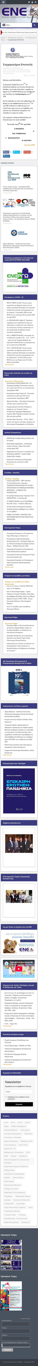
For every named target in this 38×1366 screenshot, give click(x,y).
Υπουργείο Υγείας (10, 1215)
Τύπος (30, 1207)
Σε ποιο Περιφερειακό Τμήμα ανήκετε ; (15, 1342)
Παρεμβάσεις (8, 1196)
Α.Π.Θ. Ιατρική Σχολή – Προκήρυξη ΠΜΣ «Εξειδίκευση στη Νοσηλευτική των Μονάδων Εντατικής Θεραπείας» (18, 188)
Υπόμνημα (22, 1215)
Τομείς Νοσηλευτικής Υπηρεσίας (14, 1207)
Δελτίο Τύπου (23, 1145)
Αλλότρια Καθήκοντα (11, 1130)
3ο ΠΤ (13, 1122)
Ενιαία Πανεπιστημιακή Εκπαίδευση (16, 1166)
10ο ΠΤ (27, 1122)
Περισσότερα (9, 364)
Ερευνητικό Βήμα (11, 623)
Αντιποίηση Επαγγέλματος (13, 1134)
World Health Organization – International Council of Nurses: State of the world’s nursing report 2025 (19, 446)
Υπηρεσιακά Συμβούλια (12, 1211)
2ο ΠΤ (6, 1122)
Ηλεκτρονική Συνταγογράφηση (14, 1174)
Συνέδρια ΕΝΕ (9, 1203)
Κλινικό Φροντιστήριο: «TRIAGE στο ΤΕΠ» (18, 1045)
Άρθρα (6, 1126)
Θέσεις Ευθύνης (18, 1177)
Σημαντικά (19, 71)
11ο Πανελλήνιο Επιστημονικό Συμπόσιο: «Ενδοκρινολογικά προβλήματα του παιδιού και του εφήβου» (20, 509)
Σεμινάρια (7, 1200)
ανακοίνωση (26, 1222)
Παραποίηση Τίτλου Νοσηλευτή (14, 1192)
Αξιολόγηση (28, 1134)
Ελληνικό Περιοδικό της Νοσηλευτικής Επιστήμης (16, 1161)
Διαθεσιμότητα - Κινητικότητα (13, 1152)
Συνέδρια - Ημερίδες (12, 479)
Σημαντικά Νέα (26, 71)
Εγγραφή (19, 1104)
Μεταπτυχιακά (9, 1181)
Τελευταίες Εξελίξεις (8, 73)
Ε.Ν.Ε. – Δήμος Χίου (11, 1024)
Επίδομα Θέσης (9, 1170)
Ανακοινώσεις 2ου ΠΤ (9, 71)
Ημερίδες (7, 1177)
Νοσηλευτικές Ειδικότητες (12, 1185)
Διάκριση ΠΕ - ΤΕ (10, 1148)
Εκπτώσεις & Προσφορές (14, 381)
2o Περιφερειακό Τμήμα (23, 70)
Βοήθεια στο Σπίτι (27, 1141)
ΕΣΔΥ (28, 1152)
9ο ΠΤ (20, 1122)
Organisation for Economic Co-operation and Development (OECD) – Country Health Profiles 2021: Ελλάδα (20, 454)
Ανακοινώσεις (25, 1130)
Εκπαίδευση (23, 1156)
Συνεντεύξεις (20, 1203)
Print (27, 75)
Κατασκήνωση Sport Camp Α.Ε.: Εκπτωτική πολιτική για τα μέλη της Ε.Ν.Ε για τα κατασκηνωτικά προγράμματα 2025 (20, 396)
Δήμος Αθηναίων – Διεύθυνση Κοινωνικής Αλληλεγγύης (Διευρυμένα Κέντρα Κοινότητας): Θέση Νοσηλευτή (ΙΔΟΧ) (18, 245)
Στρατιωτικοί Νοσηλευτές (21, 1200)
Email (33, 75)
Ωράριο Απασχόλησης (11, 1222)
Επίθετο (4, 1335)
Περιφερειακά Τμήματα (23, 1196)
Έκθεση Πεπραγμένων (18, 1126)
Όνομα (4, 1328)
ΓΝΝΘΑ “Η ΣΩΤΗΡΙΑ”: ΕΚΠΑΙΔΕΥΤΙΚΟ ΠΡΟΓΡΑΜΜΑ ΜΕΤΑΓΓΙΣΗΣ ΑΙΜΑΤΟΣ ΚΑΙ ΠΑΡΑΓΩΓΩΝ (20, 517)
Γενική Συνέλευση (10, 1145)
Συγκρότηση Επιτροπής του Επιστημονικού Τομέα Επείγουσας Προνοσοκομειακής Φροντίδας (20, 562)
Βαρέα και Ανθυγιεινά (11, 1141)
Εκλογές (13, 1156)
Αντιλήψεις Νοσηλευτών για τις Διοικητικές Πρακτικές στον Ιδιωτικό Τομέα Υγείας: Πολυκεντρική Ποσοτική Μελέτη (20, 638)
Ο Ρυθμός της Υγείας (11, 1189)
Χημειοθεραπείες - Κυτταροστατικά (15, 1218)
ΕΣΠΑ (6, 1156)
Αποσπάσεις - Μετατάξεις (12, 1137)
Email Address (15, 1320)
